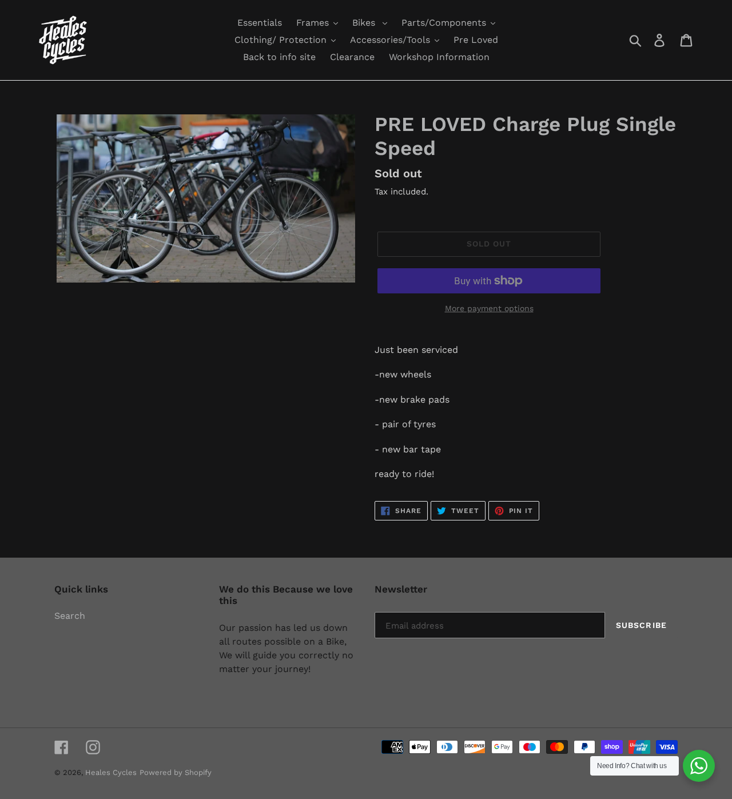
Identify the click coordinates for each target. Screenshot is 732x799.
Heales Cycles (111, 772)
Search (69, 615)
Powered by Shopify (176, 772)
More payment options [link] (489, 308)
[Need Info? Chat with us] (699, 766)
